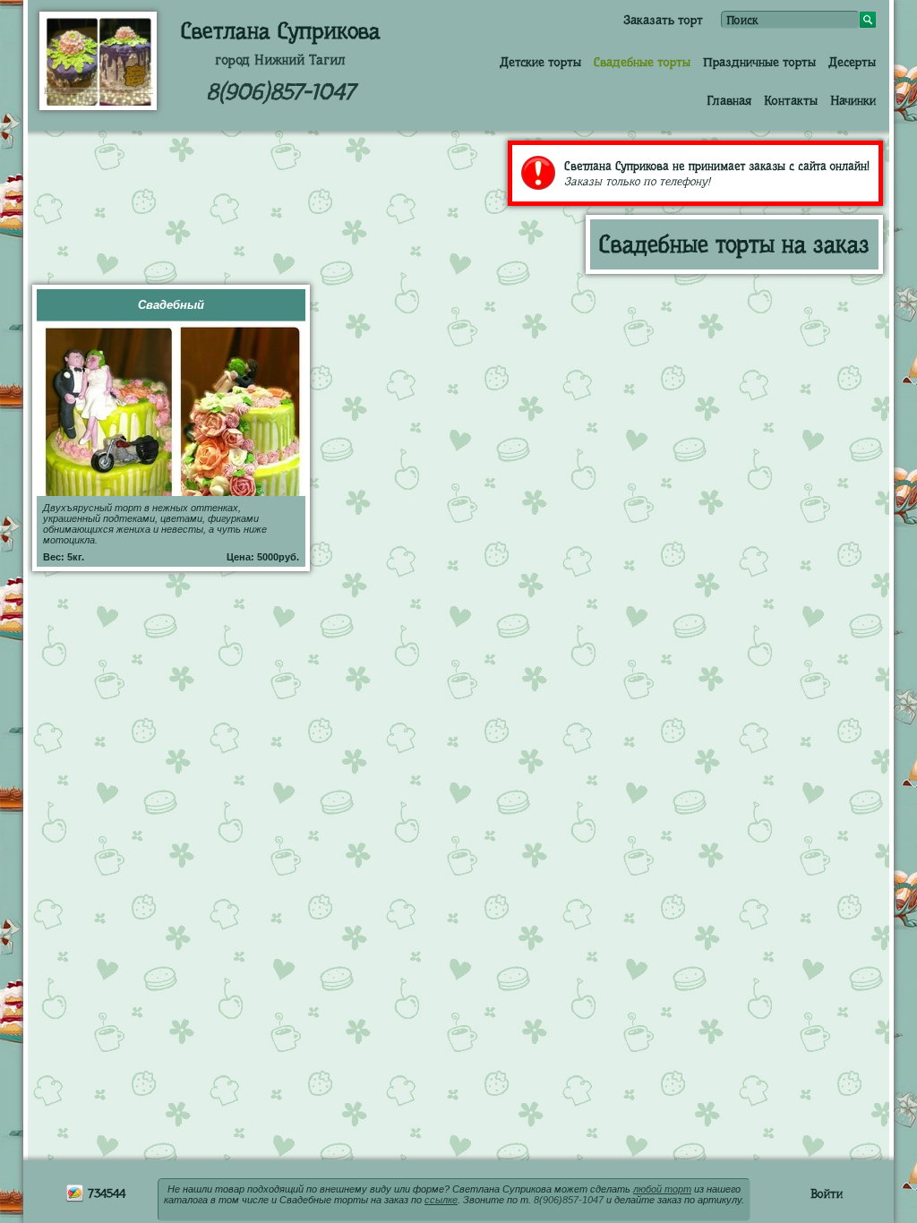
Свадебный (171, 305)
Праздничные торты (759, 62)
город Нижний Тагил (280, 60)
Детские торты (540, 62)
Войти (826, 1193)
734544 (104, 1193)
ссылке (441, 1199)
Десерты (852, 62)
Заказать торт (663, 20)
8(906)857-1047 (280, 92)
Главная (729, 100)
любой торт (662, 1189)
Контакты (791, 100)
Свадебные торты (642, 62)
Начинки (853, 100)
